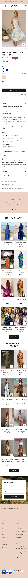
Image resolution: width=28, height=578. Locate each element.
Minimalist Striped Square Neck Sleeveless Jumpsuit (21, 431)
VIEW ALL (14, 336)
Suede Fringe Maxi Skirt (21, 459)
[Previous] (2, 48)
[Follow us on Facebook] (17, 557)
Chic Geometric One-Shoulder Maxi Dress (7, 271)
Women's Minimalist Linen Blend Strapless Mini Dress (7, 461)
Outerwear (4, 526)
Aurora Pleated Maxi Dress (21, 243)
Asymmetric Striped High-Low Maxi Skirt (7, 328)
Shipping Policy (19, 528)
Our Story (4, 544)
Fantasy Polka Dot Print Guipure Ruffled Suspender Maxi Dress (7, 431)
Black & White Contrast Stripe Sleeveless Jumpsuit (7, 401)
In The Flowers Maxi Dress (21, 300)
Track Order (18, 526)
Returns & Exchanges (21, 531)
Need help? (23, 94)
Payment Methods (20, 534)
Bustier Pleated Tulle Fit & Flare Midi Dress (7, 371)
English (17, 563)
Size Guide (18, 537)
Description (5, 103)
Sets (3, 531)
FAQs (17, 523)
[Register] (24, 515)
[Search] (5, 6)
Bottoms (4, 537)
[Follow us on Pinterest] (24, 557)
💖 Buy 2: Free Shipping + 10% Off (13, 181)
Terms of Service (6, 550)
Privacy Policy (5, 553)
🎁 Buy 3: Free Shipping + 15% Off (13, 185)
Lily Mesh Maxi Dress (7, 242)
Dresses (4, 528)
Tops (3, 534)
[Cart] (25, 6)
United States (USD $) (7, 563)
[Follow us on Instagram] (21, 557)
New (3, 523)
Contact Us (4, 547)
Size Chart (5, 171)
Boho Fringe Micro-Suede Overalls (20, 400)
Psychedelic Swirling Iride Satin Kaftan (21, 271)
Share (3, 94)
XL (19, 77)
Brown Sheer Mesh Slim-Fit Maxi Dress (21, 328)
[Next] (25, 48)
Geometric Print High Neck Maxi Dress (7, 300)
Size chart (23, 73)
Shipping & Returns (7, 175)
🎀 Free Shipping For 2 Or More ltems (14, 188)
